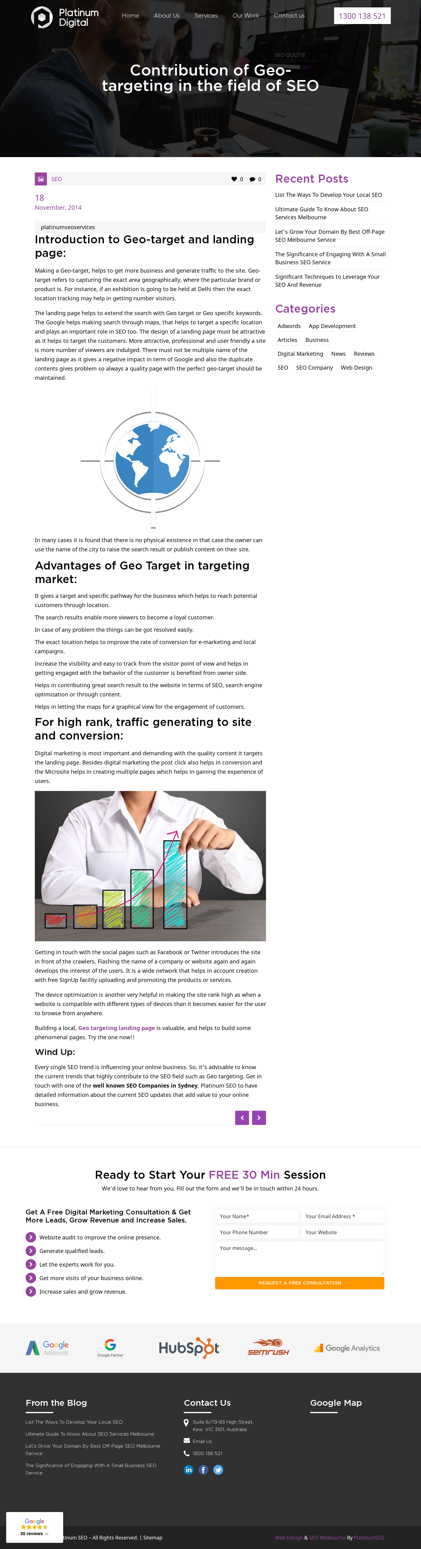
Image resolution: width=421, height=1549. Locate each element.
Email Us (202, 1441)
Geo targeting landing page (116, 1028)
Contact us (289, 15)
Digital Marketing (300, 353)
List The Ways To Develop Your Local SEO (328, 194)
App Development (332, 326)
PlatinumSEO (369, 1537)
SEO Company (314, 367)
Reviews (364, 353)
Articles (287, 339)
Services (206, 15)
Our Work (246, 15)
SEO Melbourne (327, 1537)
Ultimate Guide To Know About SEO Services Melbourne (90, 1434)
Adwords (289, 326)
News (338, 353)
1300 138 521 (362, 15)
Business (317, 339)
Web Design (356, 367)
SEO (56, 179)
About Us (167, 15)
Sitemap (152, 1537)
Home (130, 15)
